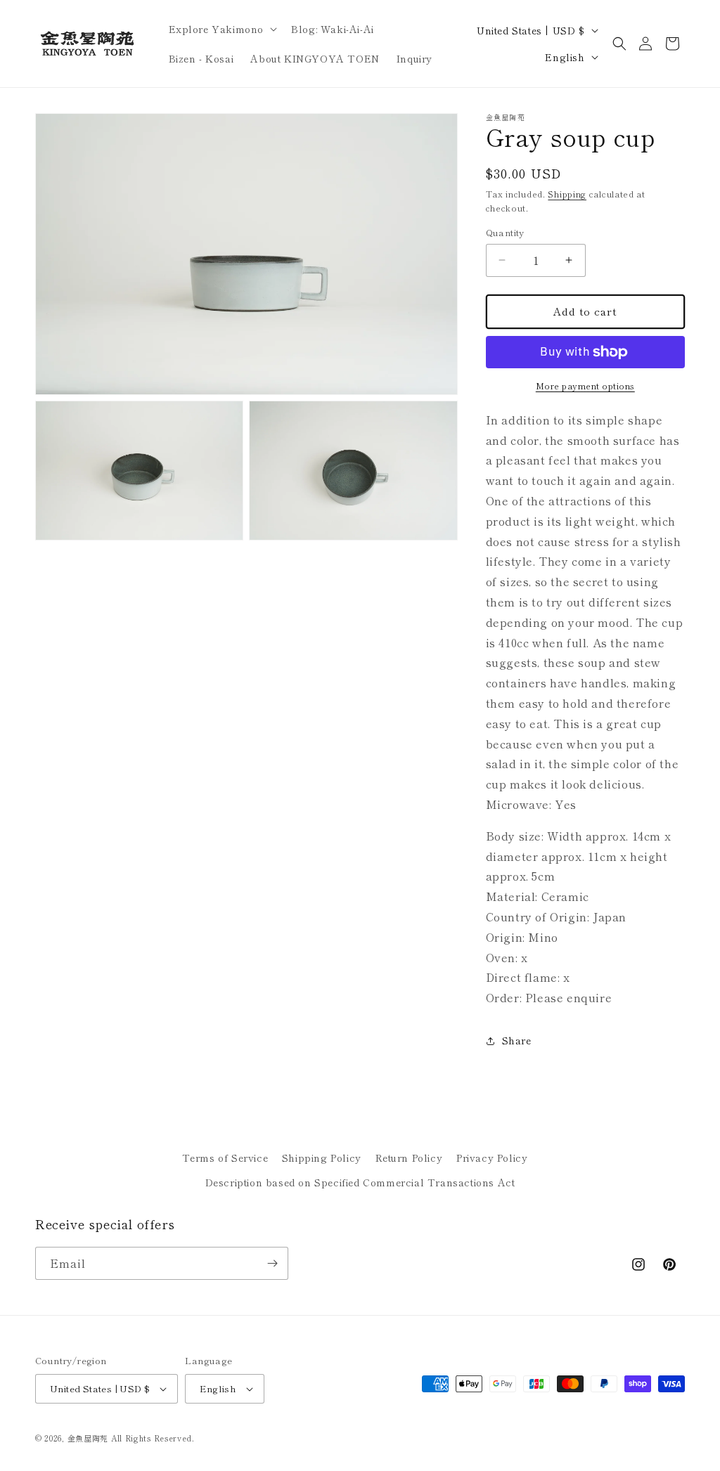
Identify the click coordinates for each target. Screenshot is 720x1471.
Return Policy (409, 1158)
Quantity (505, 232)
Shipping (567, 194)
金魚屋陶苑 (88, 1438)
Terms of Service (225, 1158)
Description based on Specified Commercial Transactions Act (360, 1182)
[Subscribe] (272, 1263)
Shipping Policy (321, 1158)
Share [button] (517, 1040)
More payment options (585, 385)
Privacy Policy (491, 1158)
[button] (221, 29)
